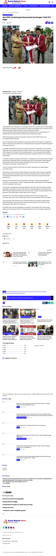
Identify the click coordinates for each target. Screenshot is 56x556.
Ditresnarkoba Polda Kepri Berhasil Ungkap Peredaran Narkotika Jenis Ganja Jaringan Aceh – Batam (44, 338)
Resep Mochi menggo (10, 502)
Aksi (21, 291)
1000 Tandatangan (12, 291)
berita (26, 291)
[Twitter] (46, 303)
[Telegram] (49, 303)
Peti (45, 291)
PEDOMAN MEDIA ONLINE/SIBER (10, 541)
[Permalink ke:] (4, 23)
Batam (5, 316)
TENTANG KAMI (6, 543)
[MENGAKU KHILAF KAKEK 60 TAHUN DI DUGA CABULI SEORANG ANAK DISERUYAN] (11, 330)
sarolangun (7, 293)
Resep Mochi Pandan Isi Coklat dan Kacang (17, 504)
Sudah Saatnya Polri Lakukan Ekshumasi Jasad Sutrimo (45, 320)
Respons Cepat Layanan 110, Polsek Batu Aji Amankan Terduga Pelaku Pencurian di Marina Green (10, 321)
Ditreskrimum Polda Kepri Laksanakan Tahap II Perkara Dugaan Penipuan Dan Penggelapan (27, 338)
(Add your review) (39, 345)
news (40, 291)
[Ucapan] (5, 468)
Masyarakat (33, 291)
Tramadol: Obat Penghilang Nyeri (14, 510)
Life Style (10, 496)
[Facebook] (43, 303)
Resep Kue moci (8, 507)
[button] (49, 2)
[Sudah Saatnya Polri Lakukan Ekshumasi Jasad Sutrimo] (45, 314)
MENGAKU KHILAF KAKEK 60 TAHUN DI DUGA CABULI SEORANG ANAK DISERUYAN (10, 338)
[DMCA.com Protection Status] (7, 492)
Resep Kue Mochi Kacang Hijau (13, 499)
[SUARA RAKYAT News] (14, 2)
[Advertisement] (28, 80)
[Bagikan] (52, 23)
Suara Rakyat (16, 293)
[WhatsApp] (52, 303)
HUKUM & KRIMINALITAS (7, 14)
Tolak (23, 293)
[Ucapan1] (28, 9)
